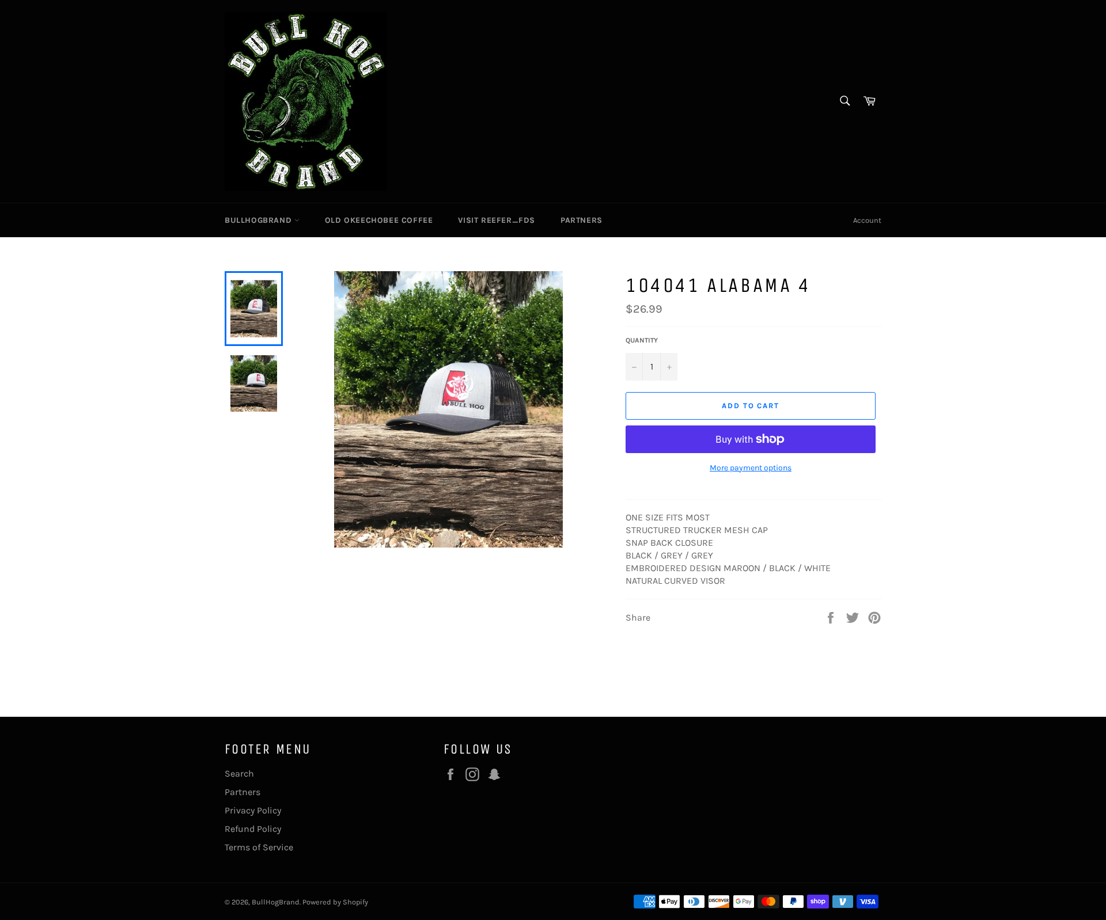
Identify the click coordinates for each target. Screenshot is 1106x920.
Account (867, 220)
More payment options (750, 468)
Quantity (642, 340)
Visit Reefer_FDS (496, 220)
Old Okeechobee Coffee (379, 220)
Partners (581, 220)
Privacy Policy (253, 810)
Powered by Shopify (335, 902)
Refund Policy (253, 828)
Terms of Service (259, 847)
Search (239, 773)
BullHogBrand (259, 220)
